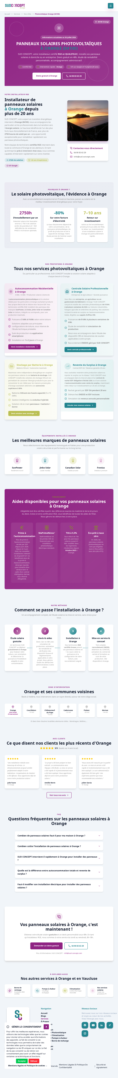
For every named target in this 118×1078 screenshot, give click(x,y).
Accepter (22, 1061)
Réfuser (33, 1061)
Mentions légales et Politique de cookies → (27, 1065)
